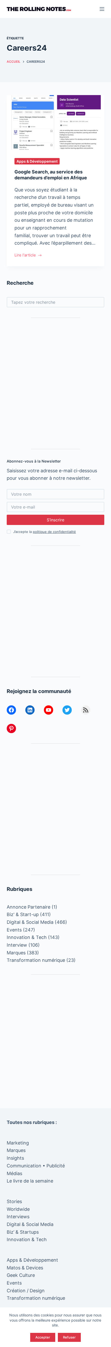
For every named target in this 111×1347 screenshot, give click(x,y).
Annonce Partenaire (28, 907)
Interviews (18, 1216)
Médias (14, 1173)
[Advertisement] (55, 383)
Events (14, 930)
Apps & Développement (37, 161)
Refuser (69, 1337)
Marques (16, 952)
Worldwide (18, 1209)
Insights (15, 1158)
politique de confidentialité (54, 532)
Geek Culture (21, 1275)
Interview (17, 945)
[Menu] (102, 9)
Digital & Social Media (30, 922)
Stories (14, 1201)
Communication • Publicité (36, 1165)
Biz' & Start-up (23, 914)
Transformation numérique (36, 960)
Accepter (42, 1337)
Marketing (18, 1143)
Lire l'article (28, 256)
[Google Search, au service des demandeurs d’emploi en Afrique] (55, 122)
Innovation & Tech (27, 937)
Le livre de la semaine (30, 1181)
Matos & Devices (25, 1267)
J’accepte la (44, 532)
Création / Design (26, 1290)
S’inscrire (55, 519)
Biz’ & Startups (23, 1232)
